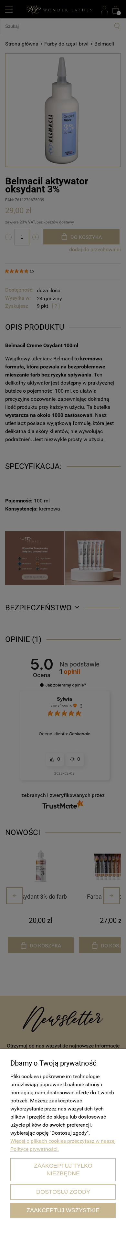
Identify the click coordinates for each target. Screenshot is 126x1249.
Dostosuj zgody (63, 1191)
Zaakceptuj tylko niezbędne (63, 1169)
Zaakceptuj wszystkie (63, 1210)
